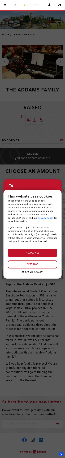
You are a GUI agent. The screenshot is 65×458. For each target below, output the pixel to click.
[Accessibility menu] (61, 454)
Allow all (32, 252)
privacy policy (45, 218)
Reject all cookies (32, 272)
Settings (32, 264)
